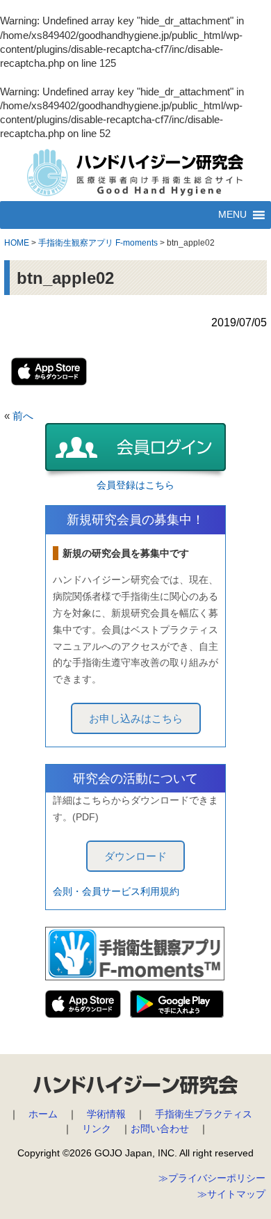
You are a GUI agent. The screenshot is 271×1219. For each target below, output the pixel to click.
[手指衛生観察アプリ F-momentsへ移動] (98, 233)
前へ (23, 416)
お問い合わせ (160, 1128)
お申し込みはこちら (136, 718)
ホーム (43, 1114)
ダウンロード (135, 856)
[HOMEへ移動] (16, 233)
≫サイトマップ (231, 1194)
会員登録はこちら (135, 485)
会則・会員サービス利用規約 (116, 891)
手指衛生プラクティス (203, 1114)
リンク (96, 1128)
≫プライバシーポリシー (211, 1178)
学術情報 (106, 1114)
